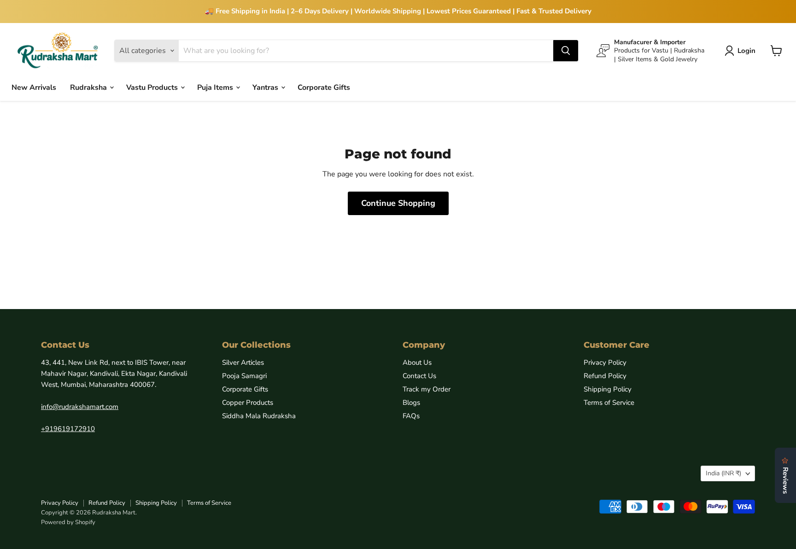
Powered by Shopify (68, 522)
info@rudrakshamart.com (79, 406)
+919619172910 (68, 428)
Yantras (266, 87)
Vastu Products (153, 87)
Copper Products (247, 402)
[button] (742, 50)
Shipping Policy (608, 389)
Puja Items (216, 87)
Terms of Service (609, 402)
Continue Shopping (398, 203)
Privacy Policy (605, 362)
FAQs (411, 416)
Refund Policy (605, 375)
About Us (417, 362)
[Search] (565, 50)
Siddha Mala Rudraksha (259, 416)
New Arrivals (34, 87)
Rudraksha (89, 87)
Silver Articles (243, 362)
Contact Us (419, 375)
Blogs (411, 402)
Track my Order (427, 389)
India (723, 473)
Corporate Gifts (324, 87)
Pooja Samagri (244, 375)
